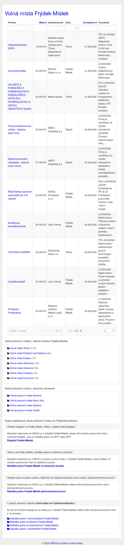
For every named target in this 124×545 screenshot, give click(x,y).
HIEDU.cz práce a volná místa (66, 543)
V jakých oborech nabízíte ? (41, 503)
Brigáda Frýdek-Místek (20, 440)
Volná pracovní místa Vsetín (25, 410)
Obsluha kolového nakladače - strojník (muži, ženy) (18, 162)
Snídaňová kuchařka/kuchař (17, 224)
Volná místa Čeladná (21, 373)
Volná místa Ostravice (21, 368)
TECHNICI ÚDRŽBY (19, 252)
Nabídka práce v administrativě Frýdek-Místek (34, 518)
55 (70, 330)
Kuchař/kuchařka (17, 70)
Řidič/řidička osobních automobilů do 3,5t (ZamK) (20, 195)
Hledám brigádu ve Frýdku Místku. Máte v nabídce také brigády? (41, 426)
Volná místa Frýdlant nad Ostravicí (28, 353)
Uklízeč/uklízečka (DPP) (17, 46)
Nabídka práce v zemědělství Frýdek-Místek (32, 528)
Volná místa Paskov (20, 358)
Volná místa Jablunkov (22, 363)
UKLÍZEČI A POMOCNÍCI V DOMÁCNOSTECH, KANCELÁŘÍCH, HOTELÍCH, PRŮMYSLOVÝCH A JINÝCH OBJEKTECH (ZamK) (19, 97)
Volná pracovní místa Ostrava (25, 405)
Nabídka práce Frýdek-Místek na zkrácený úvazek (35, 466)
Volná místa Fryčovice (21, 378)
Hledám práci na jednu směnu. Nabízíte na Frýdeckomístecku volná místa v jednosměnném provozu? (61, 477)
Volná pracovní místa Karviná (25, 395)
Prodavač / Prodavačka (14, 310)
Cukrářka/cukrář (16, 281)
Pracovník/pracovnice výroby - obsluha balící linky (19, 129)
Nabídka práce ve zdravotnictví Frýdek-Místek (33, 525)
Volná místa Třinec (20, 348)
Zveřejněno (89, 22)
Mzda (42, 22)
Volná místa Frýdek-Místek (37, 13)
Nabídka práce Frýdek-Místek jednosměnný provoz (36, 491)
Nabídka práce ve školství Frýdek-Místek (31, 521)
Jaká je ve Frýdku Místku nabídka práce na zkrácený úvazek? (40, 452)
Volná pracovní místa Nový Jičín (27, 400)
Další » (77, 330)
